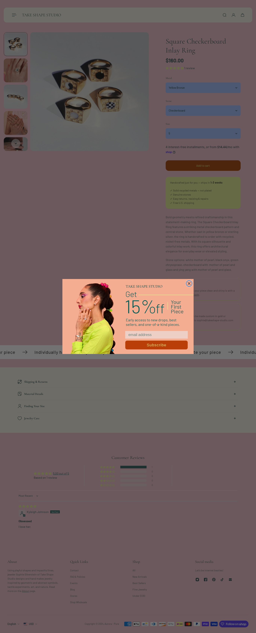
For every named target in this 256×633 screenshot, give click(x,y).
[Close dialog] (189, 283)
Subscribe (156, 345)
